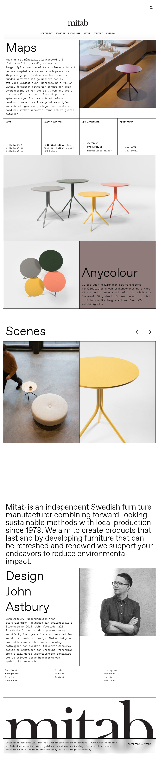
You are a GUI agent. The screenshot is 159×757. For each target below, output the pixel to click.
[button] (138, 332)
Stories (10, 677)
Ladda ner (11, 680)
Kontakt (59, 677)
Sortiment (11, 670)
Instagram (110, 670)
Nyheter (59, 673)
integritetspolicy (79, 749)
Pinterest (110, 680)
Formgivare (12, 673)
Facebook (109, 673)
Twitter (109, 677)
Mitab (58, 670)
